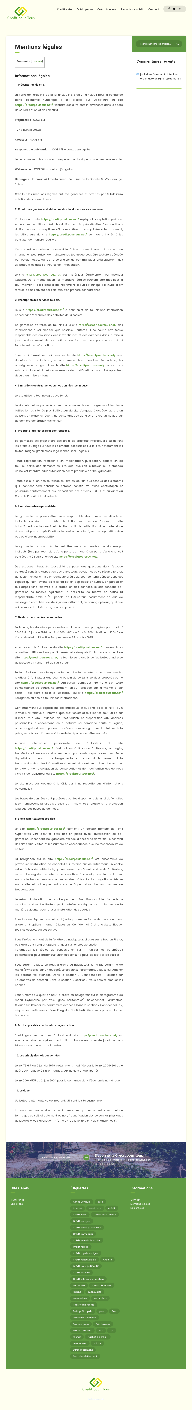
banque (77, 1208)
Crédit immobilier (83, 1233)
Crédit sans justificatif (86, 1266)
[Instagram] (180, 9)
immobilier (79, 1285)
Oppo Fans (16, 1203)
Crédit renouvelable (84, 1259)
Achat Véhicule (81, 1201)
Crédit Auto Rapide (105, 1214)
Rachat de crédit (98, 1336)
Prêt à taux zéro (82, 1330)
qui (111, 1330)
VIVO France (17, 1199)
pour (102, 1311)
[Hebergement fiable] (96, 1400)
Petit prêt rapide (82, 1311)
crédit (111, 1208)
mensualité (94, 1291)
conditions (95, 1208)
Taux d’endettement (85, 1356)
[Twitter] (174, 9)
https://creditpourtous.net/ (34, 105)
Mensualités (80, 1298)
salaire (97, 1343)
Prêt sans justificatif (84, 1317)
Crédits (107, 1259)
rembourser (80, 1343)
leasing (77, 1291)
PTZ (101, 1330)
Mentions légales (140, 1203)
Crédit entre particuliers (87, 1227)
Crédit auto (64, 9)
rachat (77, 1336)
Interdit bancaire (101, 1285)
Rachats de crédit (132, 9)
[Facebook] (169, 9)
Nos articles (137, 1207)
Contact (153, 9)
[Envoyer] (178, 43)
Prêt (114, 1311)
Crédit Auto (80, 1214)
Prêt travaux (103, 1324)
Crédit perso (84, 9)
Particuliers (100, 1298)
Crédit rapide (80, 1246)
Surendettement (83, 1349)
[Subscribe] (86, 1157)
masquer (37, 61)
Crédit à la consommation (88, 1279)
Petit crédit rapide (83, 1304)
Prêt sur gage (81, 1324)
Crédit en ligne (81, 1221)
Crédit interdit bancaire (86, 1240)
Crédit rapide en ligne (85, 1253)
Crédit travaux (106, 9)
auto (100, 1201)
